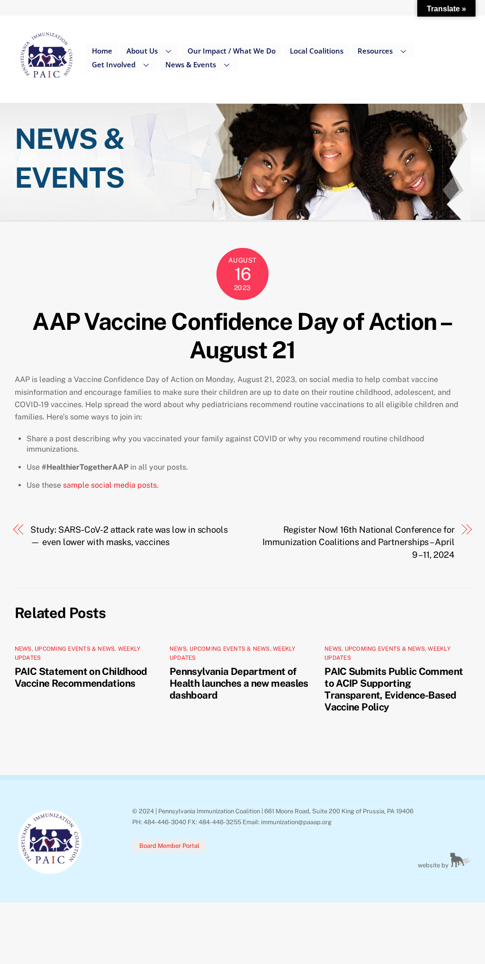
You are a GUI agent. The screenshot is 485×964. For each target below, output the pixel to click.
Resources (375, 50)
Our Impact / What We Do (232, 50)
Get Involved (113, 64)
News (23, 649)
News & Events (190, 64)
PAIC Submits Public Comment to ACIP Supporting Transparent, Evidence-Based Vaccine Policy (393, 689)
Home (102, 50)
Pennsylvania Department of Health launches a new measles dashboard (239, 683)
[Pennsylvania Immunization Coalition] (47, 84)
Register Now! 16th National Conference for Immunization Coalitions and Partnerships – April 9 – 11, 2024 (358, 542)
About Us (142, 50)
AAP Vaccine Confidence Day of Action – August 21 (242, 336)
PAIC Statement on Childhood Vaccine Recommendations (81, 677)
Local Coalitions (316, 50)
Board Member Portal (169, 845)
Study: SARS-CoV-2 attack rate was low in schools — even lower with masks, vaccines (129, 536)
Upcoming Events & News (75, 649)
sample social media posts (110, 485)
